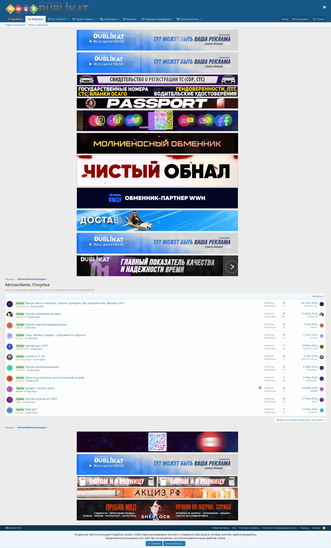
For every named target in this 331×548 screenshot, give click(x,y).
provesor (313, 412)
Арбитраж (110, 19)
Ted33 (18, 402)
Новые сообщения (15, 24)
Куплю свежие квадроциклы (46, 324)
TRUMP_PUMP (22, 349)
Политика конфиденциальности (279, 527)
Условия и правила (249, 527)
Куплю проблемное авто (43, 314)
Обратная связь (220, 527)
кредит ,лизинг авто (40, 388)
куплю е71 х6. (35, 356)
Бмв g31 (31, 409)
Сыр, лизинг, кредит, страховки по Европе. (56, 335)
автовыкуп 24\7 (37, 346)
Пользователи (189, 19)
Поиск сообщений (38, 24)
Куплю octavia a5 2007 (41, 399)
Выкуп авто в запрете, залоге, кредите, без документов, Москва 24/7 (75, 303)
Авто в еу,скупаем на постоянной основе (55, 377)
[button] (68, 19)
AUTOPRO (20, 370)
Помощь (304, 527)
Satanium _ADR (310, 348)
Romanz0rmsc (22, 306)
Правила (17, 19)
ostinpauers (312, 369)
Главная (316, 527)
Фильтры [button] (317, 296)
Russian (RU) (14, 527)
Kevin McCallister (24, 359)
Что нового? (58, 19)
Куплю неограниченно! (42, 367)
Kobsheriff (20, 317)
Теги (234, 527)
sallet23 (19, 327)
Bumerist (20, 380)
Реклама (131, 19)
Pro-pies (19, 338)
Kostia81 (20, 412)
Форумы (37, 19)
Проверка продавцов (158, 19)
